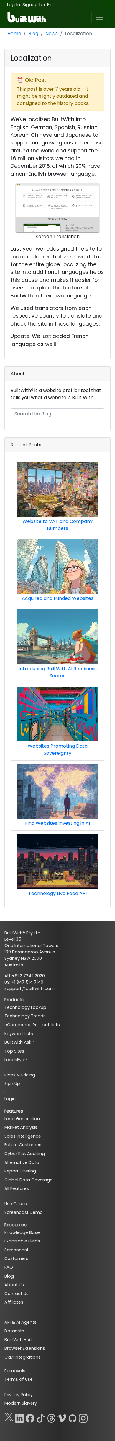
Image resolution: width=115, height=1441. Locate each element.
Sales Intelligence (22, 1136)
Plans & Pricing (19, 1075)
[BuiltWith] (27, 17)
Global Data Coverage (28, 1180)
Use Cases (15, 1204)
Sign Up (12, 1084)
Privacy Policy (18, 1395)
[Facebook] (30, 1417)
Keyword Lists (18, 1034)
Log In (13, 4)
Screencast (16, 1250)
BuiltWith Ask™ (19, 1042)
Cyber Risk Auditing (24, 1154)
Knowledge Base (22, 1232)
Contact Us (16, 1294)
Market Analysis (20, 1127)
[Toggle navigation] (99, 17)
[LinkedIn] (19, 1417)
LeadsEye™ (15, 1060)
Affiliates (13, 1302)
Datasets (14, 1331)
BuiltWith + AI (18, 1340)
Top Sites (14, 1051)
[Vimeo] (62, 1417)
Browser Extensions (24, 1348)
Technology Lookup (25, 1007)
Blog (33, 33)
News (51, 33)
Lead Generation (22, 1119)
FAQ (8, 1267)
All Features (16, 1188)
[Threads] (51, 1417)
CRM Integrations (22, 1357)
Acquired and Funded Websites (57, 598)
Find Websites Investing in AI (57, 823)
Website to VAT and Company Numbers (57, 525)
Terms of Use (18, 1379)
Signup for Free (40, 4)
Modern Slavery (20, 1403)
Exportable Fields (22, 1241)
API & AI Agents (20, 1322)
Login (10, 1099)
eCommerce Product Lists (32, 1025)
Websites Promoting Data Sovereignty (58, 750)
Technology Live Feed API (57, 893)
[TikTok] (40, 1417)
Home (14, 33)
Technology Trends (25, 1016)
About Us (14, 1285)
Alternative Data (21, 1162)
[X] (8, 1417)
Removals (14, 1371)
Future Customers (23, 1145)
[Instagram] (83, 1417)
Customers (16, 1258)
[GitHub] (72, 1417)
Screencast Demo (23, 1212)
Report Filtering (20, 1171)
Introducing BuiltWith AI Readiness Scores (58, 672)
